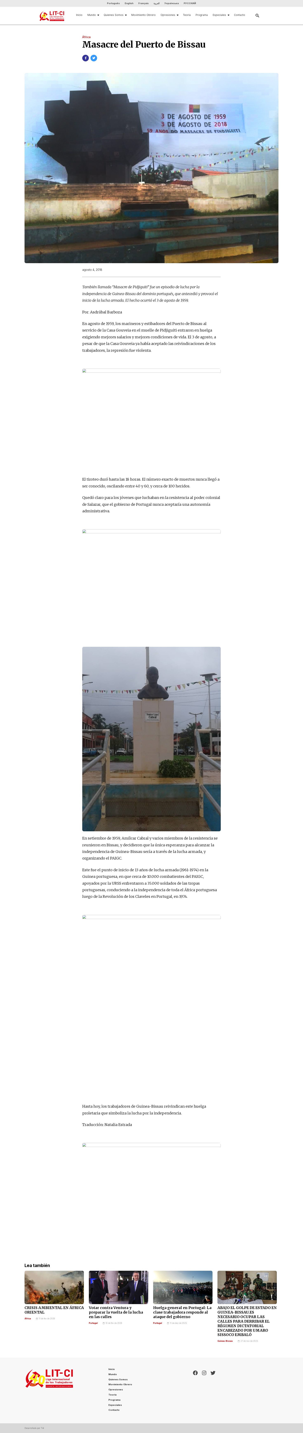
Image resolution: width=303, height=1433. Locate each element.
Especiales (219, 14)
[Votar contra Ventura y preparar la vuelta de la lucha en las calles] (118, 1287)
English (129, 3)
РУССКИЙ (190, 3)
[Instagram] (204, 1390)
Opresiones (168, 14)
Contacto (239, 14)
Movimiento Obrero (143, 14)
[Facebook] (195, 1390)
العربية (157, 3)
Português (113, 3)
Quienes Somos (113, 14)
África (28, 1318)
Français (143, 3)
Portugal (93, 1323)
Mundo (91, 14)
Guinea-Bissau (225, 1341)
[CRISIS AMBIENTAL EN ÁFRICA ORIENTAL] (54, 1287)
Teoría (187, 14)
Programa (202, 14)
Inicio (79, 14)
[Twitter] (213, 1390)
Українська (171, 3)
